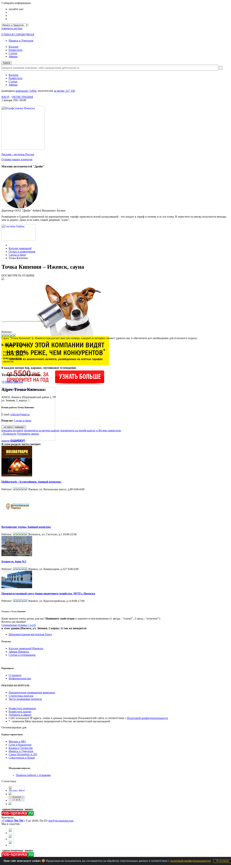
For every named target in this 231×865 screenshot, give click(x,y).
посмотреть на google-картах (77, 430)
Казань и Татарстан (21, 747)
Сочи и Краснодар (20, 744)
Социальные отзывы (18, 625)
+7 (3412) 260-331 (12, 381)
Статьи (13, 53)
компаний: (26, 90)
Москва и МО (17, 741)
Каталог (14, 46)
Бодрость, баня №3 (13, 561)
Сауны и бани (17, 254)
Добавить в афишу (20, 714)
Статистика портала (21, 695)
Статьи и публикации (22, 654)
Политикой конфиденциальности (147, 718)
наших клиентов (16, 159)
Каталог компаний (20, 248)
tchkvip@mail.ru (20, 414)
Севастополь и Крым (22, 757)
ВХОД (5, 96)
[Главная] (10, 245)
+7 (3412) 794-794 (12, 820)
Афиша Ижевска (19, 651)
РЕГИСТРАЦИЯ (22, 96)
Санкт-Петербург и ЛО (23, 754)
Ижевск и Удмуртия (21, 40)
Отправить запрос (28, 433)
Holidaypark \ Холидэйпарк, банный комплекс (31, 481)
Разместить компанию (22, 708)
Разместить (15, 49)
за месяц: (64, 90)
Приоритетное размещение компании (32, 692)
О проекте (15, 675)
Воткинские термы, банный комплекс (26, 526)
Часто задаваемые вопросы (25, 698)
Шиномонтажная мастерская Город (30, 634)
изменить (11, 28)
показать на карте (12, 430)
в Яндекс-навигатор (108, 430)
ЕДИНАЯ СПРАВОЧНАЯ (17, 34)
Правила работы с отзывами (33, 775)
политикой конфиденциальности (190, 860)
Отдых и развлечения (22, 251)
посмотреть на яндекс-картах (42, 430)
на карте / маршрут (14, 427)
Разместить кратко (20, 711)
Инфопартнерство (20, 678)
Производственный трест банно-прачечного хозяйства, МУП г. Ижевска (48, 593)
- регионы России (17, 154)
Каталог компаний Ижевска (26, 648)
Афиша (13, 56)
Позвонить (8, 433)
